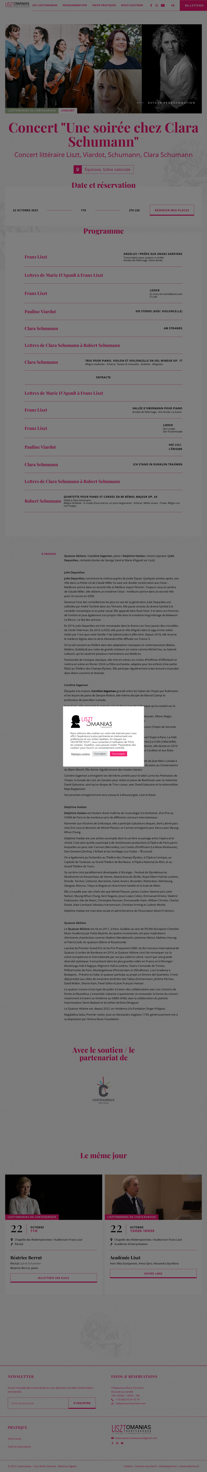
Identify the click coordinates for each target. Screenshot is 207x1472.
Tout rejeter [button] (100, 753)
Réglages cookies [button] (80, 753)
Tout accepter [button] (118, 753)
